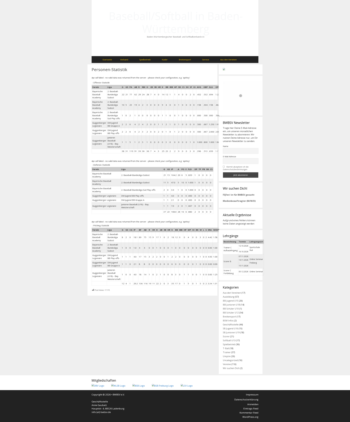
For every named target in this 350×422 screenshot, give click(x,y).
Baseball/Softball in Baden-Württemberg (176, 22)
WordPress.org (250, 416)
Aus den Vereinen (228, 59)
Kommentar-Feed (249, 412)
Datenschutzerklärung (246, 399)
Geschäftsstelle (230, 324)
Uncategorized (230, 360)
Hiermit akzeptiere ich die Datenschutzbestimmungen (236, 168)
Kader (165, 59)
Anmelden (252, 404)
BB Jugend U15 (230, 300)
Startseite (107, 59)
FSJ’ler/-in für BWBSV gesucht (238, 194)
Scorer (226, 336)
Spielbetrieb (145, 59)
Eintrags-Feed (250, 408)
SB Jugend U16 (230, 328)
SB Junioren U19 (231, 332)
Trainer (227, 352)
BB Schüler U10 (231, 308)
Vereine (227, 364)
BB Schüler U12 (231, 312)
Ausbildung (228, 296)
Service (205, 59)
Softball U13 (229, 340)
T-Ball (226, 348)
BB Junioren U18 (231, 304)
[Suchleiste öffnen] (246, 59)
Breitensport (185, 59)
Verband (124, 59)
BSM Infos (228, 320)
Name (225, 146)
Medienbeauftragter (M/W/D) (239, 200)
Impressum (252, 394)
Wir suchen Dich (231, 368)
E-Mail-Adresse (229, 156)
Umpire (227, 356)
